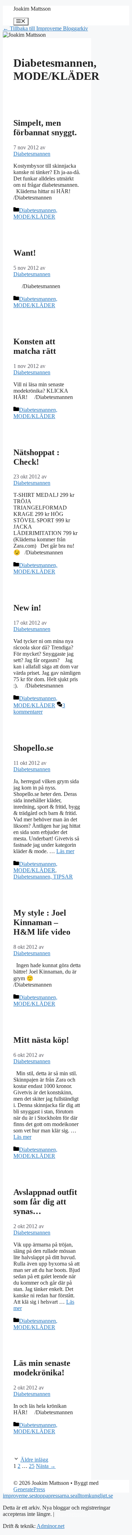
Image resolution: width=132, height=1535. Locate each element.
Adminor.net (50, 1526)
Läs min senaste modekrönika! (41, 1367)
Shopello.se (33, 747)
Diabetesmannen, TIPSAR (43, 877)
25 (31, 1466)
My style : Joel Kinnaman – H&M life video (41, 922)
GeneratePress (29, 1489)
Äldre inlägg (34, 1460)
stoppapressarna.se (54, 1496)
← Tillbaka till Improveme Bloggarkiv (45, 28)
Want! (24, 252)
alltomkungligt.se (94, 1496)
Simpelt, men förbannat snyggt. (45, 127)
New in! (27, 607)
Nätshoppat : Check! (36, 457)
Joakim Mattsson (32, 9)
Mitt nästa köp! (41, 1040)
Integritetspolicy (73, 1514)
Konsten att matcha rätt (34, 346)
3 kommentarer (39, 708)
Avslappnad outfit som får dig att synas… (45, 1202)
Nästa (46, 1466)
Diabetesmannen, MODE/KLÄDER (35, 213)
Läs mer (65, 851)
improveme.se (18, 1496)
